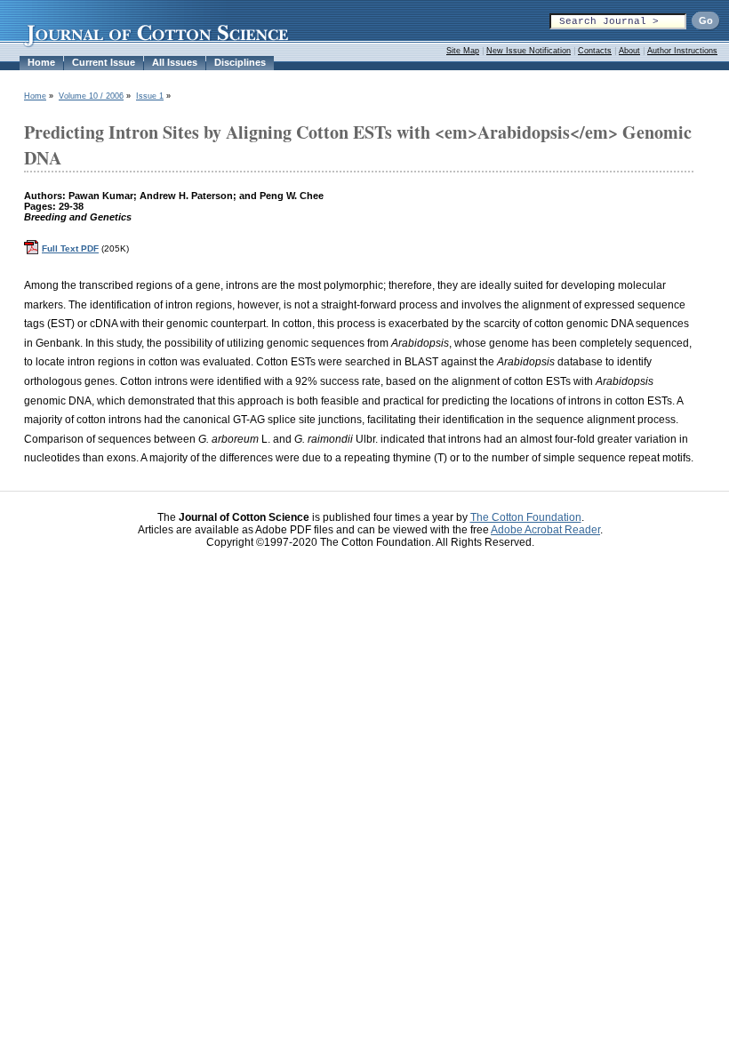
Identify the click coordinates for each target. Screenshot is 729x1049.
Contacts (595, 50)
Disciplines (240, 62)
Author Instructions (682, 50)
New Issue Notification (528, 50)
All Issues (174, 62)
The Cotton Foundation (525, 517)
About (629, 50)
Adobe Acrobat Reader (545, 530)
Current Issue (103, 62)
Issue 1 (150, 96)
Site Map (462, 50)
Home (41, 62)
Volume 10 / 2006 (91, 96)
